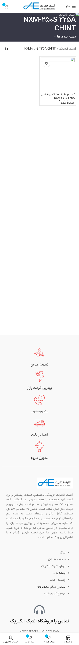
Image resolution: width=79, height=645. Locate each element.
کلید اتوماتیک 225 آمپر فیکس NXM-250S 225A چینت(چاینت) (58, 98)
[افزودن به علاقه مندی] (46, 63)
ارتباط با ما (59, 573)
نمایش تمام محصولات (51, 587)
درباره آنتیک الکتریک (53, 566)
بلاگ (63, 553)
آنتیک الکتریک (67, 49)
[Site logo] (39, 6)
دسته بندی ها (66, 36)
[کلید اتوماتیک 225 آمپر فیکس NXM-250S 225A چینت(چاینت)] (58, 75)
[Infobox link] (39, 357)
